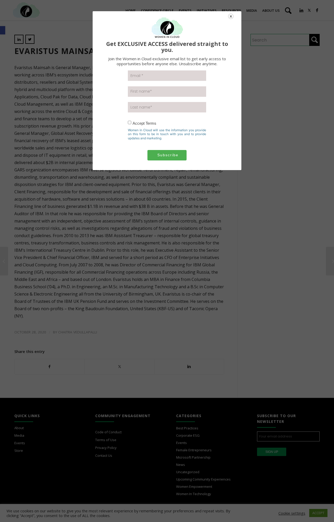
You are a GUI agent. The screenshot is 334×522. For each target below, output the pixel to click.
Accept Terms (144, 123)
